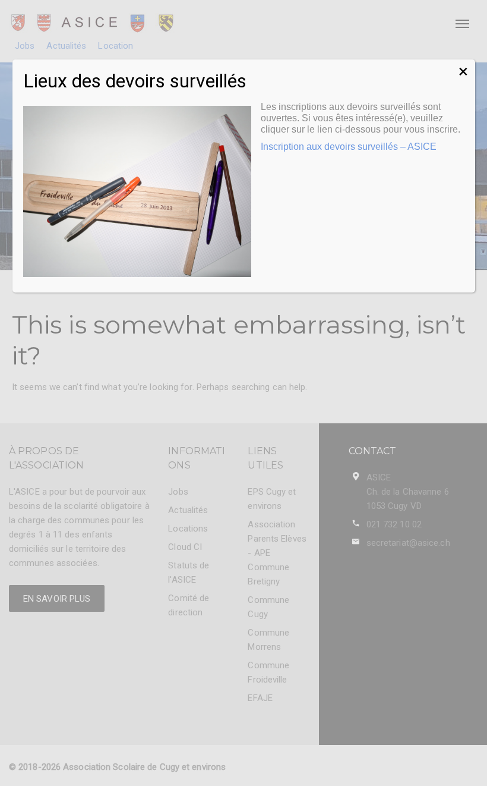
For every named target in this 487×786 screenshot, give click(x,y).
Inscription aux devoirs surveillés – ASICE (349, 147)
